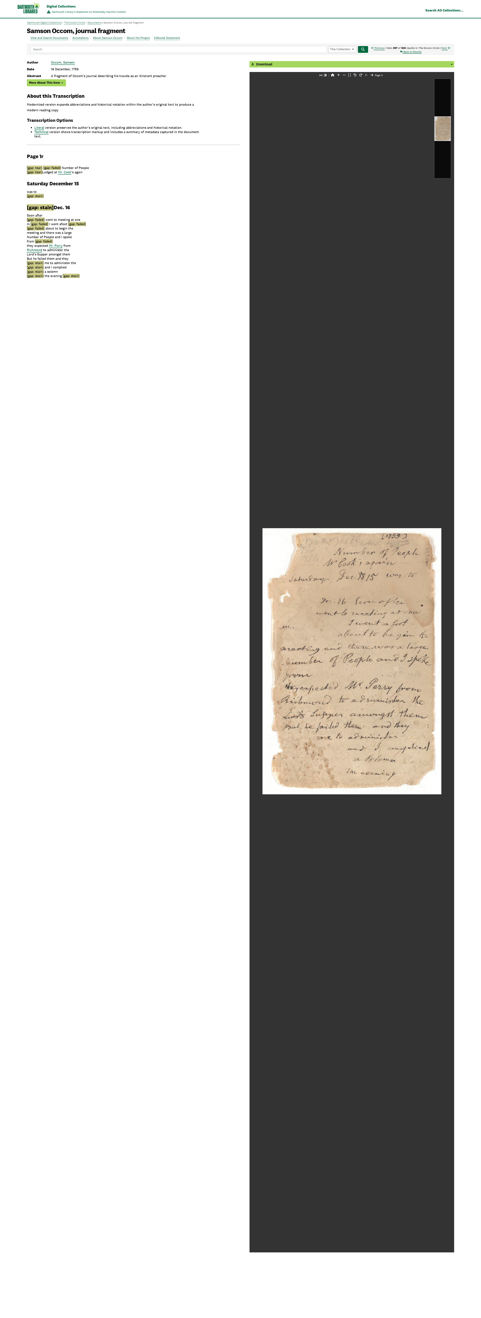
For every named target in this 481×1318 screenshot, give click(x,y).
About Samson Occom (108, 38)
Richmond (34, 250)
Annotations (80, 38)
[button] (332, 75)
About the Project (138, 38)
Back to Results (412, 51)
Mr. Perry (56, 245)
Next (445, 48)
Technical (41, 132)
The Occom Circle (74, 22)
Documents (94, 22)
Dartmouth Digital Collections (44, 22)
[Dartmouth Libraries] (29, 9)
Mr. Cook (64, 172)
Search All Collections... (444, 10)
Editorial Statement (167, 38)
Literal (39, 127)
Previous (379, 48)
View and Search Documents (49, 38)
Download (263, 64)
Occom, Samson (63, 62)
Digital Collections (61, 6)
